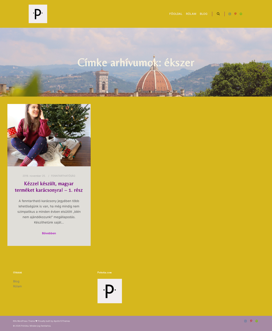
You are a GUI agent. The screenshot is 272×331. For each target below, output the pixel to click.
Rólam (17, 286)
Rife (15, 321)
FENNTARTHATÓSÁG (63, 175)
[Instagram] (229, 13)
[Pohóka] (38, 14)
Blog (16, 281)
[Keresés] (218, 13)
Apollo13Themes (62, 321)
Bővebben (49, 233)
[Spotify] (241, 13)
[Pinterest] (235, 13)
